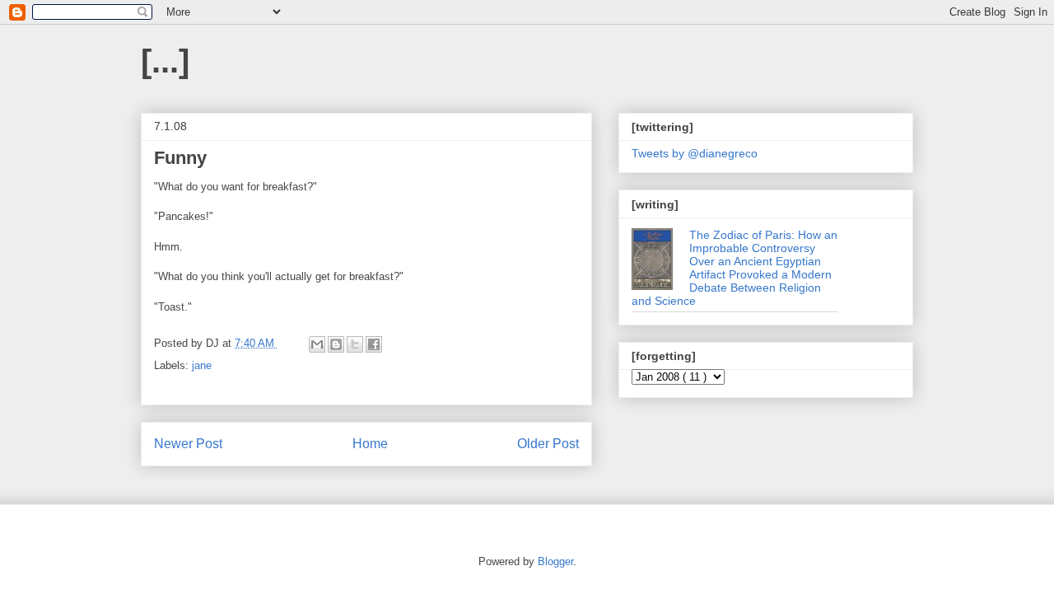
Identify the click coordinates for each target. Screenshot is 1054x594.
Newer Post (188, 444)
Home (370, 444)
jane (202, 365)
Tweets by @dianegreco (695, 153)
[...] (165, 61)
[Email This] (317, 344)
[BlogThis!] (336, 344)
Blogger (555, 561)
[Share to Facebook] (374, 344)
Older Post (548, 444)
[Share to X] (355, 344)
